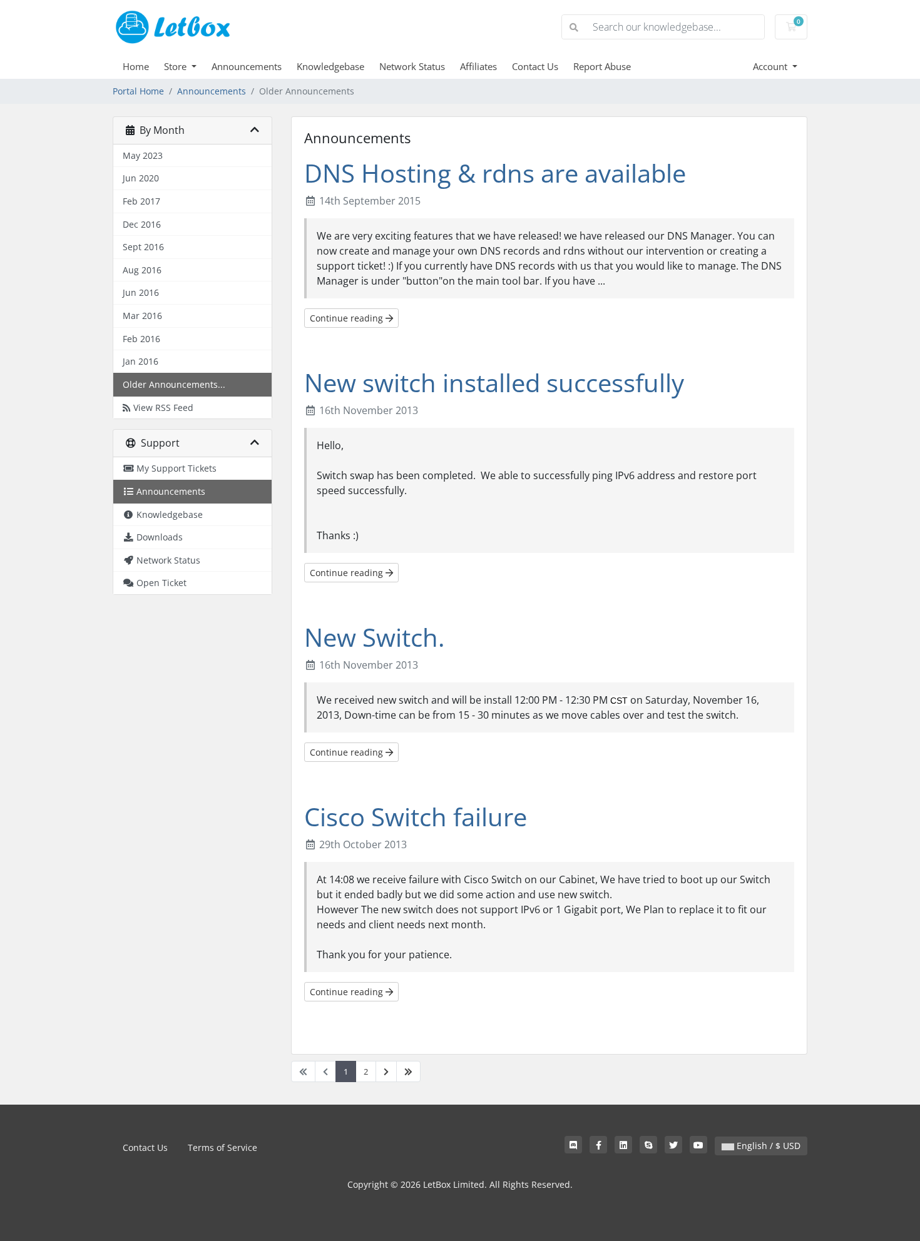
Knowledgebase (330, 66)
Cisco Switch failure (415, 816)
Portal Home (138, 91)
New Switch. (374, 637)
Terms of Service (222, 1147)
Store (176, 66)
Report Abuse (602, 66)
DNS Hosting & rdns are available (495, 173)
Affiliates (478, 66)
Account (771, 66)
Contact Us (535, 66)
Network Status (412, 66)
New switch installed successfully (494, 382)
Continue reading (348, 318)
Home (136, 66)
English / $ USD (767, 1146)
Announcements (247, 66)
